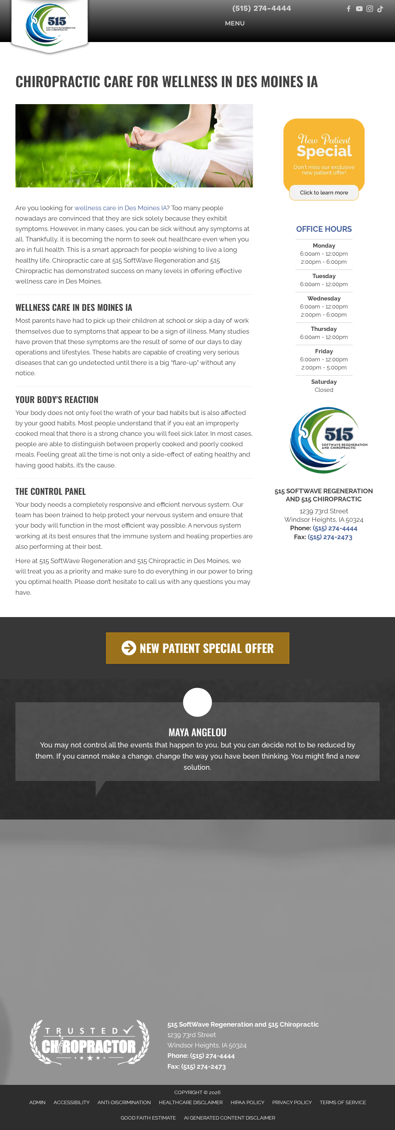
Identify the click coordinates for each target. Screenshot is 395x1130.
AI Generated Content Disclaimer (229, 1118)
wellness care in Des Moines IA (120, 208)
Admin (37, 1102)
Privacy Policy (292, 1102)
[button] (197, 648)
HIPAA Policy (247, 1102)
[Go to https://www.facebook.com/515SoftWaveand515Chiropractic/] (349, 9)
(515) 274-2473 (331, 537)
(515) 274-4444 (261, 8)
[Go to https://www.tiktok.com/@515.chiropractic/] (380, 9)
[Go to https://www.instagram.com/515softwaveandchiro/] (369, 9)
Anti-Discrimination (124, 1102)
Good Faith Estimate (148, 1118)
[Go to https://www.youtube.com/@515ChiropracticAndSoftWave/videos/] (359, 9)
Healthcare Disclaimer (191, 1102)
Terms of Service (343, 1102)
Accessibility (71, 1102)
